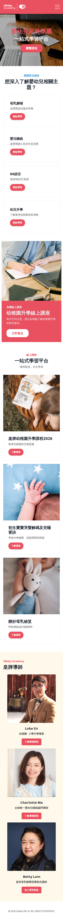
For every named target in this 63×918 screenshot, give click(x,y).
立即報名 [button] (17, 333)
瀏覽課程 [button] (31, 48)
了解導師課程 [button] (31, 741)
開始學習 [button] (17, 116)
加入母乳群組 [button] (31, 890)
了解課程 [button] (16, 452)
